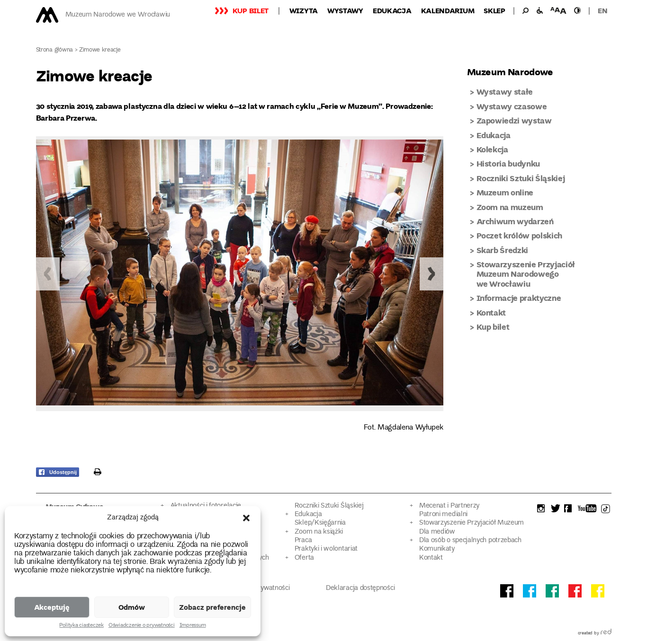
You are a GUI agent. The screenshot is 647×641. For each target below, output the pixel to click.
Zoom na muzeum (509, 207)
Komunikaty (437, 549)
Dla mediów (437, 532)
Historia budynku (508, 163)
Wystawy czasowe (511, 106)
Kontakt (491, 312)
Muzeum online (505, 192)
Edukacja (392, 10)
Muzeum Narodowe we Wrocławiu (117, 15)
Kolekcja (492, 149)
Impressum (193, 626)
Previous (48, 273)
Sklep (494, 10)
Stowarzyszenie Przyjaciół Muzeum (471, 523)
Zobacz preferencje (212, 607)
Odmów (131, 607)
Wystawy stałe (504, 91)
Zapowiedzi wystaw (514, 120)
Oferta (304, 558)
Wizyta (303, 10)
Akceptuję (52, 607)
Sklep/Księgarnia (320, 523)
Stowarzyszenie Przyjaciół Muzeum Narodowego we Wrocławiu (525, 274)
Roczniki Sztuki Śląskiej (520, 178)
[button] (246, 518)
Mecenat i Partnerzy (449, 506)
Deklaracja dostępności (360, 588)
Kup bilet (251, 10)
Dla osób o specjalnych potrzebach (470, 540)
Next (431, 273)
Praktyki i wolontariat (326, 549)
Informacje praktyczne (518, 298)
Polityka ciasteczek (81, 626)
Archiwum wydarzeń (515, 221)
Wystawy (345, 10)
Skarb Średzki (502, 250)
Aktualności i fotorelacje (205, 506)
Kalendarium (448, 10)
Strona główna (54, 50)
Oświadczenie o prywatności (141, 626)
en (602, 10)
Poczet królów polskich (519, 235)
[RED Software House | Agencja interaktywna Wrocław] (606, 633)
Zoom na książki (319, 532)
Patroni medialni (443, 514)
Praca (303, 540)
